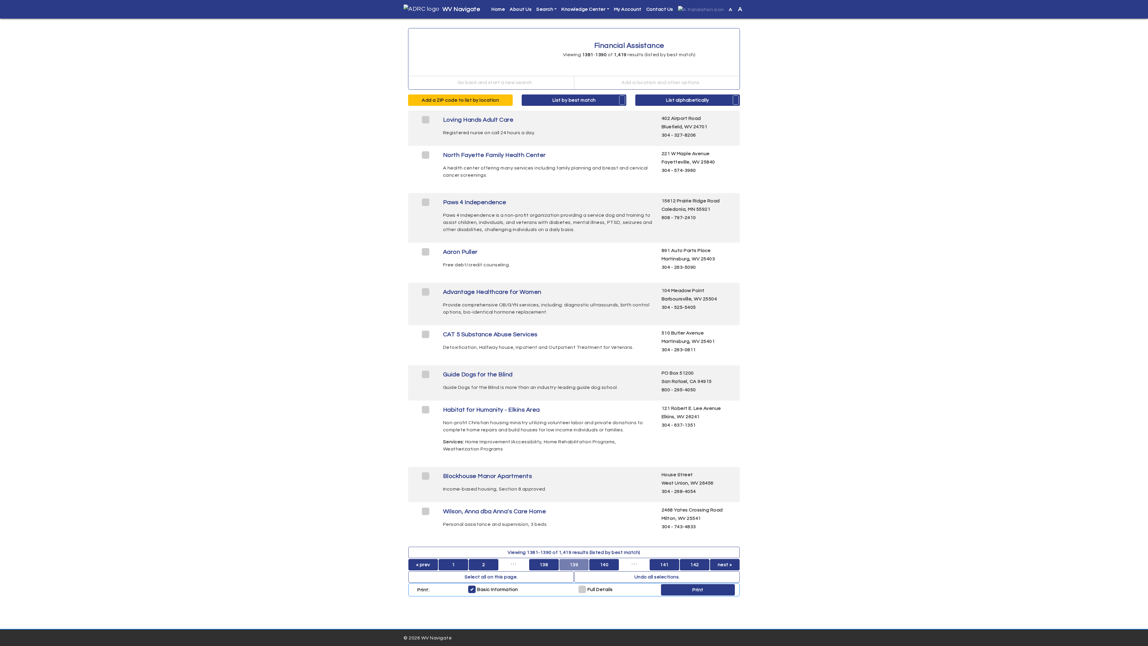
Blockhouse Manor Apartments (487, 476)
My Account (628, 9)
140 (604, 564)
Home (498, 9)
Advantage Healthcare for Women (492, 292)
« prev (423, 564)
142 (694, 564)
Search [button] (544, 9)
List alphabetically (687, 100)
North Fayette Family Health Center (494, 155)
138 (544, 564)
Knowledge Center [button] (583, 9)
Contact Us (659, 9)
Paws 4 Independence (474, 202)
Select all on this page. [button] (491, 577)
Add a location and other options (660, 82)
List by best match (574, 100)
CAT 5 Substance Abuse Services (490, 334)
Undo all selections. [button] (657, 577)
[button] (701, 9)
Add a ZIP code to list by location (460, 100)
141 (664, 564)
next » (725, 564)
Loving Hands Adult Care (478, 120)
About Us (521, 9)
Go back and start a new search (494, 82)
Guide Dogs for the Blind (478, 375)
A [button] (735, 9)
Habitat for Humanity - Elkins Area (491, 410)
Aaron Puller (460, 252)
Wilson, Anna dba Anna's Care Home (494, 511)
